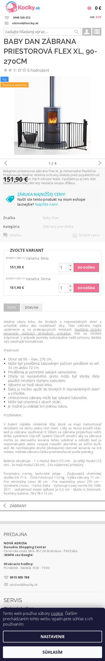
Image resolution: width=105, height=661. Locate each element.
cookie (57, 613)
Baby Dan (51, 217)
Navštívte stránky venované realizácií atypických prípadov (52, 331)
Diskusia (32, 307)
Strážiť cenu (89, 235)
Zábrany (18, 505)
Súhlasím (52, 652)
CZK (92, 17)
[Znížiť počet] (70, 269)
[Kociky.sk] (23, 6)
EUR (98, 17)
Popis (12, 307)
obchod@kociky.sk (23, 584)
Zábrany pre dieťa (58, 226)
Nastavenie (53, 636)
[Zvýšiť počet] (70, 265)
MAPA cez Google (18, 555)
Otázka (15, 235)
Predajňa (15, 534)
